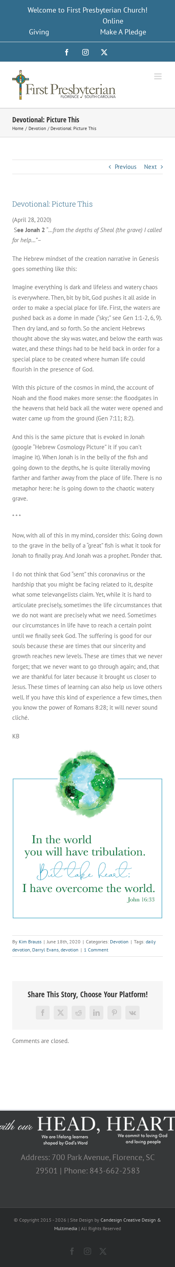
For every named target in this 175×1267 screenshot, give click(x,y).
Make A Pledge (123, 31)
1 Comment (96, 950)
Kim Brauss (30, 942)
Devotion (119, 942)
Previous (125, 167)
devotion (70, 950)
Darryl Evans (45, 950)
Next (150, 167)
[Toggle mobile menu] (158, 76)
